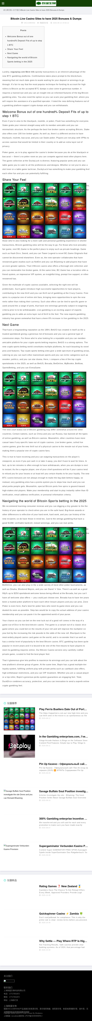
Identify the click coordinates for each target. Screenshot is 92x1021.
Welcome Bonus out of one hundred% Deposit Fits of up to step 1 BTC (24, 40)
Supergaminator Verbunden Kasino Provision (63, 846)
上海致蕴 (7, 1016)
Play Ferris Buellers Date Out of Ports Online (63, 709)
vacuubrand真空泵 (17, 1016)
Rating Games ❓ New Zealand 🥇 (60, 886)
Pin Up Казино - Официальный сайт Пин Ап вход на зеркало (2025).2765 (63, 764)
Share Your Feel (15, 49)
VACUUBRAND (29, 23)
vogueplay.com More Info (22, 72)
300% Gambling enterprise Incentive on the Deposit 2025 (63, 818)
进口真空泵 (7, 10)
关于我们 (16, 10)
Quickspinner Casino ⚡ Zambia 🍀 (61, 913)
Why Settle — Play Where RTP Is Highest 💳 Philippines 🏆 (63, 941)
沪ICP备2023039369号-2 (33, 1016)
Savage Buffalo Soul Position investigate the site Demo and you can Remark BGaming (63, 791)
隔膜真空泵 (44, 23)
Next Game (12, 53)
